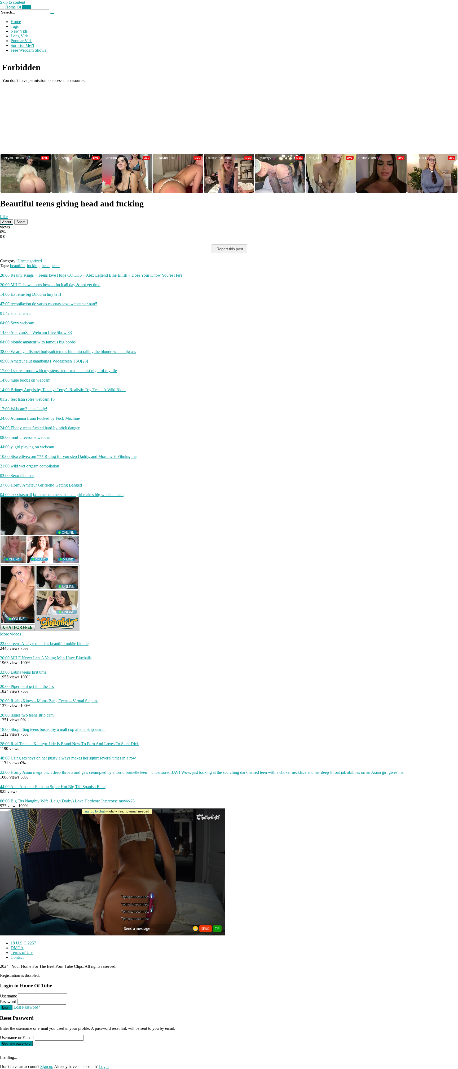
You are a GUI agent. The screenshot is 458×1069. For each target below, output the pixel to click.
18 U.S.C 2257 (23, 943)
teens (56, 265)
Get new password (16, 1043)
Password (8, 1001)
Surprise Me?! (22, 45)
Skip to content (12, 2)
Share (20, 222)
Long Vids (19, 36)
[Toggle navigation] (2, 8)
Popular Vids (21, 40)
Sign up (46, 1066)
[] (52, 13)
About (6, 222)
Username (8, 996)
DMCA (17, 948)
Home (16, 21)
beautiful (17, 265)
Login (6, 1007)
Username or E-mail (17, 1037)
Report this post (230, 249)
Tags (15, 26)
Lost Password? (27, 1007)
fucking (33, 265)
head (46, 265)
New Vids (19, 31)
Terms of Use (22, 952)
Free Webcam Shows (28, 50)
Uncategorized (29, 261)
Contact (17, 957)
